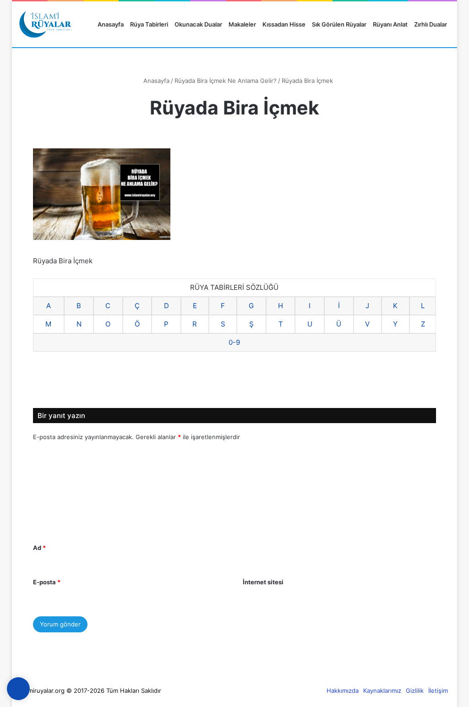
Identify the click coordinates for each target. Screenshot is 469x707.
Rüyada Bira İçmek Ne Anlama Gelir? (226, 80)
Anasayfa (110, 24)
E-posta (46, 582)
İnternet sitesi (263, 582)
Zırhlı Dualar (430, 24)
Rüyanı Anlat (390, 24)
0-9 (234, 342)
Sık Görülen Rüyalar (339, 24)
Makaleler (242, 24)
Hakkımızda (343, 690)
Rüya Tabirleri (149, 24)
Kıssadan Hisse (283, 24)
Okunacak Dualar (198, 24)
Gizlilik (415, 690)
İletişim (438, 690)
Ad (39, 547)
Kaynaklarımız (382, 690)
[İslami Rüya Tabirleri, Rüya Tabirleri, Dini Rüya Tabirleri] (45, 24)
